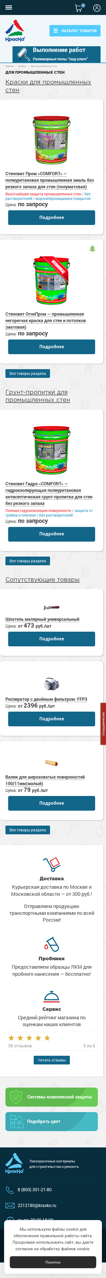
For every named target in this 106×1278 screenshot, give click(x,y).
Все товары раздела (28, 373)
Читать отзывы (52, 1060)
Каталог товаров (79, 30)
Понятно (53, 1262)
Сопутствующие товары (42, 580)
